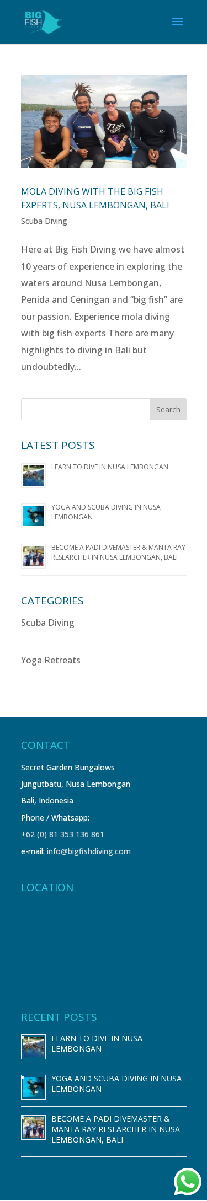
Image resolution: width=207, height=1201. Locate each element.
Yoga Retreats (51, 660)
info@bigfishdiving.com (89, 851)
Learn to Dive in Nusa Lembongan (109, 466)
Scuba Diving (44, 221)
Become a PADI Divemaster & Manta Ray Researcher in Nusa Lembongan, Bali (118, 552)
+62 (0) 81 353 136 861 (62, 834)
